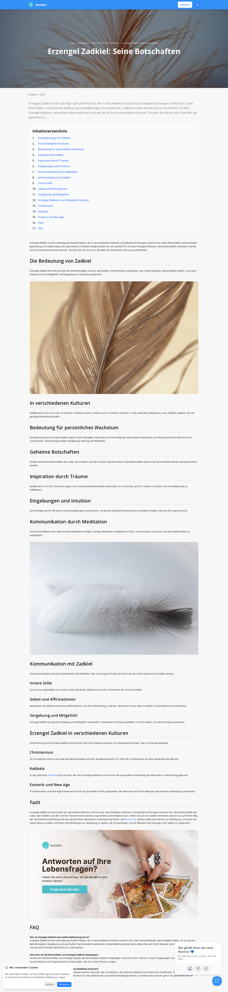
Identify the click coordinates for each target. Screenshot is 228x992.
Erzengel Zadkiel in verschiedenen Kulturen (63, 200)
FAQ (40, 228)
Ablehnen (49, 984)
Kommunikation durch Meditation (58, 172)
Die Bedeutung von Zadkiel (54, 138)
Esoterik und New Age (51, 217)
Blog (72, 42)
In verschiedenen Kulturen (53, 143)
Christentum (45, 206)
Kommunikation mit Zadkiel (54, 177)
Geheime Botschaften (50, 155)
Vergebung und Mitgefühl (53, 194)
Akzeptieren (64, 984)
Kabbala (43, 211)
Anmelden (185, 4)
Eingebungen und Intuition (54, 166)
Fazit (41, 222)
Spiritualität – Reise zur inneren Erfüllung (98, 42)
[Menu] (198, 5)
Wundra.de (131, 819)
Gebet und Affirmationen (52, 189)
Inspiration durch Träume (53, 160)
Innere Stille (45, 183)
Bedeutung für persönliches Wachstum (61, 149)
